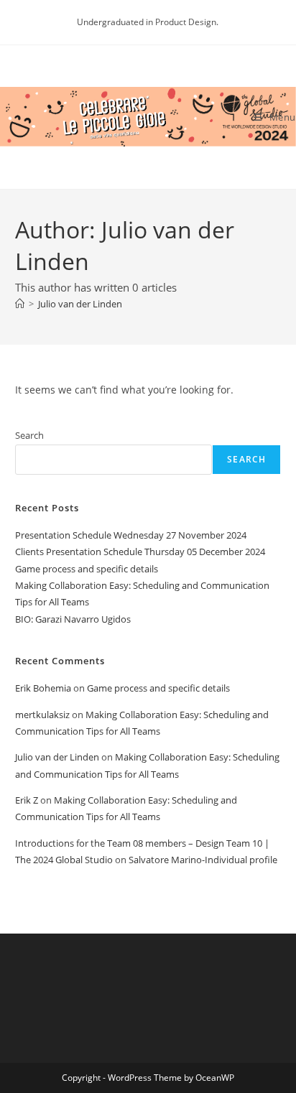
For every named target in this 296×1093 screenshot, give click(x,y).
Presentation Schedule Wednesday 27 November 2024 (130, 535)
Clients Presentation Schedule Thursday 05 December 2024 (140, 551)
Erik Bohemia (43, 688)
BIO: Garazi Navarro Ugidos (73, 619)
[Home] (19, 303)
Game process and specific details (86, 568)
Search (29, 435)
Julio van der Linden (80, 303)
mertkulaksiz (42, 714)
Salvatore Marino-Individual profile (203, 859)
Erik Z (26, 800)
